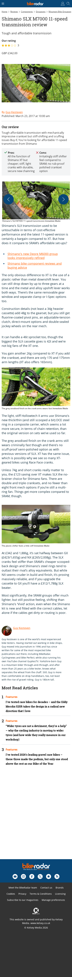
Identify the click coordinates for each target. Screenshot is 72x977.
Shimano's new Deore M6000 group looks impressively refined (33, 256)
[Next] (63, 199)
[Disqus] (36, 816)
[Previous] (8, 199)
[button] (36, 202)
